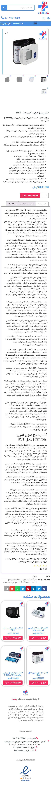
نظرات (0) (12, 204)
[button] (35, 23)
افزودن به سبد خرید (30, 195)
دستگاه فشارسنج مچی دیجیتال (16, 582)
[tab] (42, 204)
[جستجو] (4, 7)
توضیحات (42, 204)
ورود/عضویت (18, 23)
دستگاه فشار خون (30, 579)
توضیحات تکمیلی (27, 204)
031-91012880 (12, 18)
